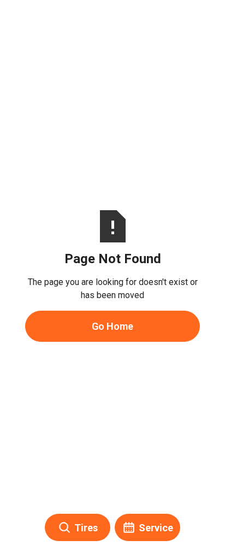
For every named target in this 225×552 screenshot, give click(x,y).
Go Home (112, 326)
